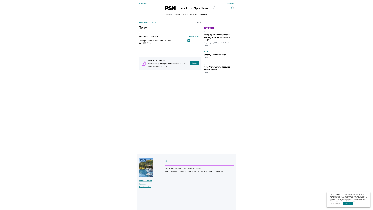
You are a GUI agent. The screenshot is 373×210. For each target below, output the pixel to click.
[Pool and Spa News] (186, 8)
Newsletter (230, 3)
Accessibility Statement (205, 171)
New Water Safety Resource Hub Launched (217, 68)
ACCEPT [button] (347, 203)
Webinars (203, 14)
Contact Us (182, 171)
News (168, 14)
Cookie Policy (219, 171)
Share (199, 22)
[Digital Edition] (146, 176)
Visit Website (192, 36)
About (167, 171)
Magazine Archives (145, 187)
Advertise (174, 171)
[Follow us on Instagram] (169, 161)
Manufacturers (144, 22)
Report (194, 63)
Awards (193, 14)
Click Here (188, 40)
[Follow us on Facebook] (166, 161)
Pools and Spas (180, 14)
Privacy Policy (192, 171)
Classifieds (143, 3)
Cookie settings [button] (335, 204)
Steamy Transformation (215, 54)
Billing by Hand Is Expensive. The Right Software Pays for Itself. (217, 37)
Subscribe (142, 184)
